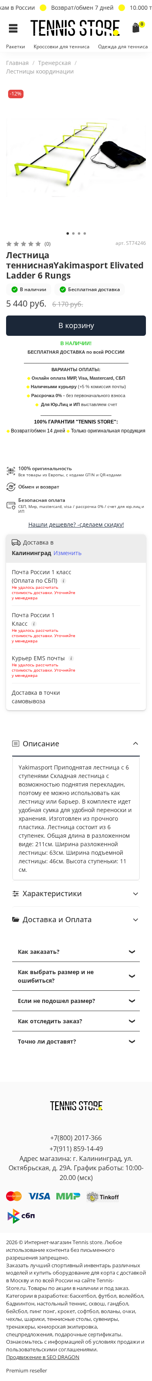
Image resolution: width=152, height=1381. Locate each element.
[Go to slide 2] (73, 233)
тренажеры (20, 1326)
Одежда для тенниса (123, 46)
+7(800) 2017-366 (76, 1137)
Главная (17, 63)
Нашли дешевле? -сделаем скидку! (76, 524)
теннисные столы (69, 1319)
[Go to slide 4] (84, 233)
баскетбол (83, 1295)
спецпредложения (29, 1334)
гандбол (117, 1303)
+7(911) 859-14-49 (76, 1148)
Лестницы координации (40, 71)
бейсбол (16, 1311)
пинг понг (42, 1311)
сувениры (105, 1319)
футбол (107, 1295)
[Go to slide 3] (79, 233)
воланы (110, 1311)
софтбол (87, 1311)
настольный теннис (61, 1303)
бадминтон (20, 1303)
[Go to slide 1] (67, 233)
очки (128, 1311)
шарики (34, 1319)
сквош (97, 1303)
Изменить (67, 553)
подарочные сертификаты (88, 1334)
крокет (66, 1311)
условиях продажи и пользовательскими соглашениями (75, 1345)
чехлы (14, 1319)
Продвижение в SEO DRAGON (42, 1357)
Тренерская (54, 63)
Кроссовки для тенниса (62, 46)
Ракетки (15, 46)
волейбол (131, 1295)
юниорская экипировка (67, 1326)
